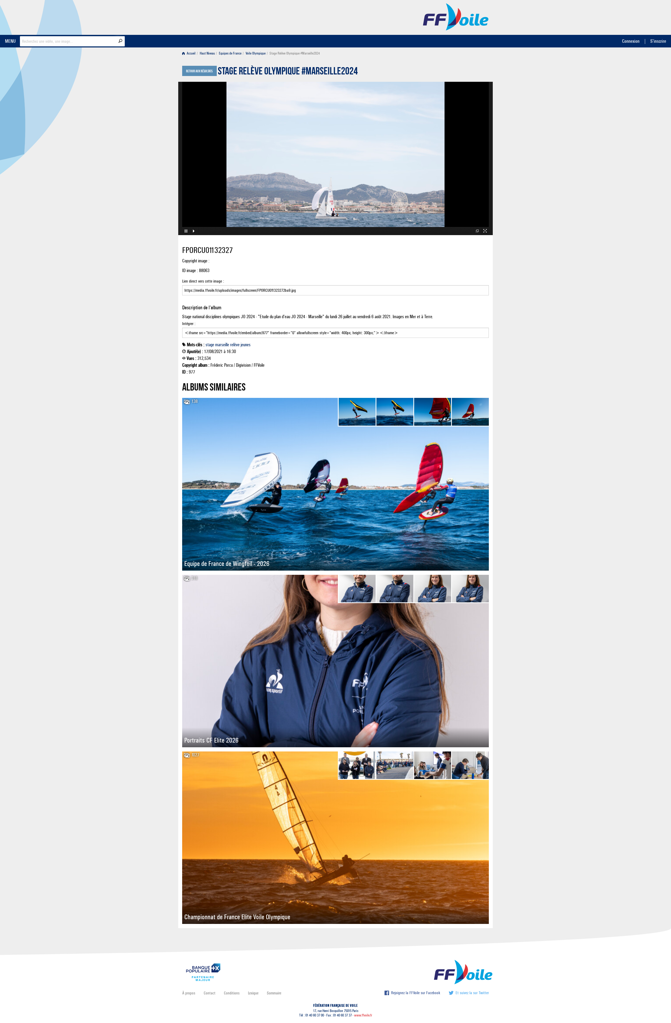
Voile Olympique (256, 53)
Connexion (631, 41)
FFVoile (456, 16)
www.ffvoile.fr (363, 1015)
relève (235, 344)
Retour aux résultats (199, 71)
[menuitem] (190, 53)
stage (209, 344)
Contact (209, 992)
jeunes (246, 344)
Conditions (232, 992)
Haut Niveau (207, 53)
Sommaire (274, 992)
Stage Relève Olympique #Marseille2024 (288, 72)
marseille (222, 344)
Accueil (191, 53)
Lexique (253, 992)
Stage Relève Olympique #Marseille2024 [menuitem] (294, 53)
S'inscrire (658, 41)
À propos (188, 992)
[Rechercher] (120, 41)
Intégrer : (189, 323)
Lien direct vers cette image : (203, 281)
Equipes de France (230, 53)
